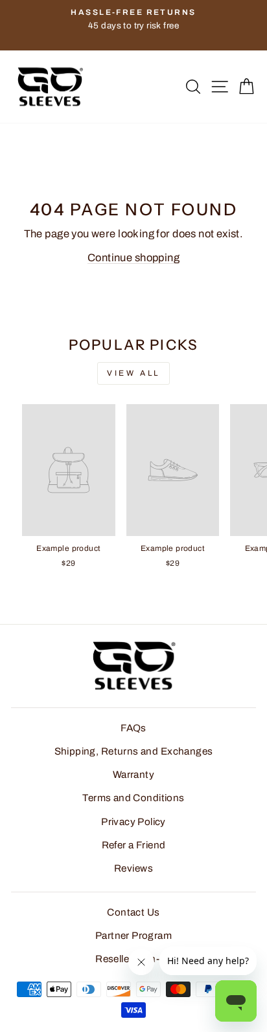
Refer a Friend (134, 845)
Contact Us (133, 912)
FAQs (133, 728)
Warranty (133, 774)
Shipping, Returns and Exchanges (133, 751)
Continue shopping (133, 257)
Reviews (133, 868)
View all (133, 373)
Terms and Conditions (133, 798)
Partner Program (133, 935)
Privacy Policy (133, 822)
